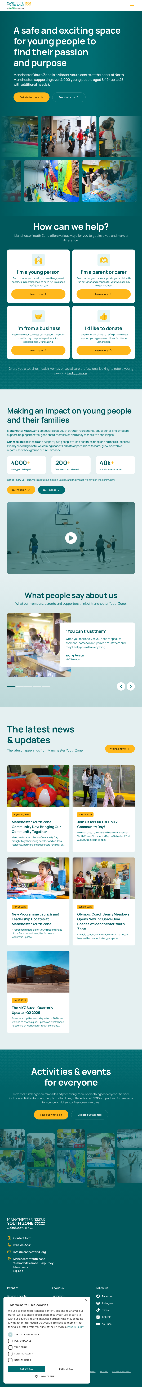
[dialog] (46, 1340)
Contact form (22, 1238)
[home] (67, 5)
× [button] (86, 1300)
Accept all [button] (26, 1368)
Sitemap (104, 1371)
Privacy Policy (75, 1326)
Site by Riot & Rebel (121, 1371)
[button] (131, 5)
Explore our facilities (90, 1114)
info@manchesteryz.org (29, 1252)
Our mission (58, 1296)
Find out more (77, 373)
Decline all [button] (66, 1368)
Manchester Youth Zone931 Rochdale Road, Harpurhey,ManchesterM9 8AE (33, 1265)
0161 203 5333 (22, 1245)
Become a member (17, 1296)
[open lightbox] (71, 538)
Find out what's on (51, 1114)
